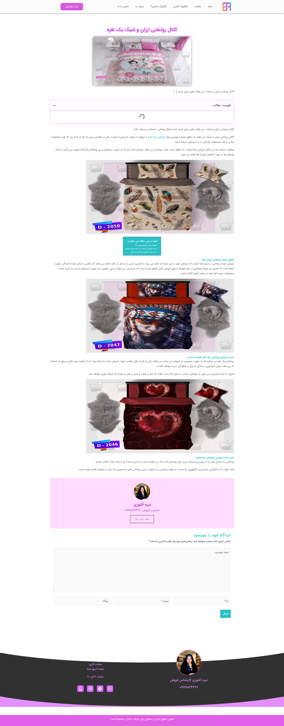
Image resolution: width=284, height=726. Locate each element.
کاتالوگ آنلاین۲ (158, 6)
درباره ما (139, 6)
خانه (210, 6)
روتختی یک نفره (157, 137)
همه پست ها (142, 519)
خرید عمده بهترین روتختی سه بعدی (143, 252)
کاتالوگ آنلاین (180, 6)
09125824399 (189, 687)
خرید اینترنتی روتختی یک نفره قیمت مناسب (140, 248)
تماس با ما (123, 6)
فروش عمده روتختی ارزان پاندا (145, 245)
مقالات (197, 6)
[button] (54, 105)
